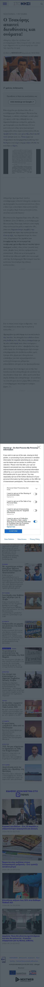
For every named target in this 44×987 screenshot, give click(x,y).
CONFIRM (13, 531)
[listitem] (22, 488)
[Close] (39, 448)
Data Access (22, 539)
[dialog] (22, 494)
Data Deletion (9, 539)
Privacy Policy (35, 539)
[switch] (35, 494)
